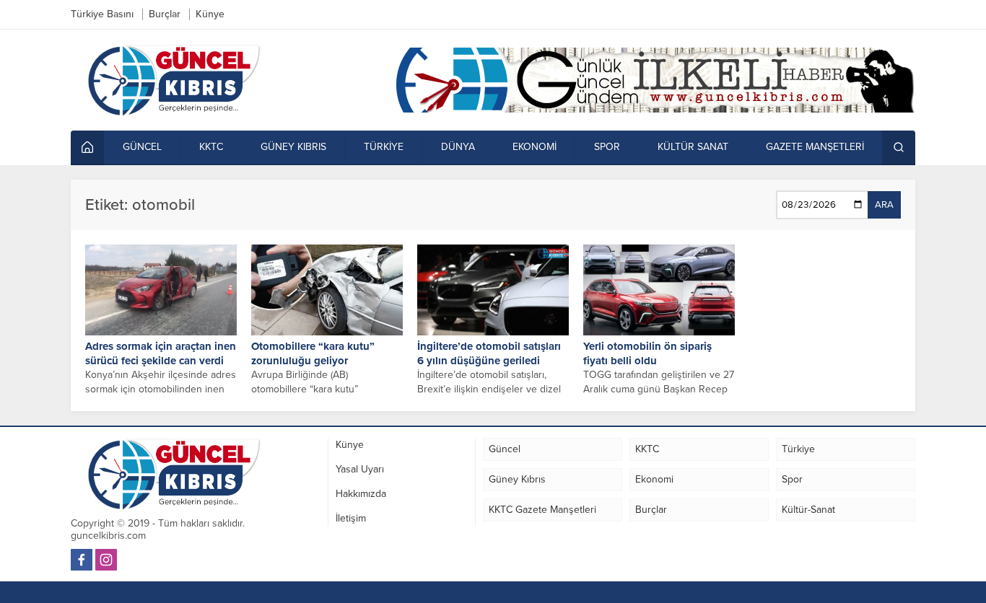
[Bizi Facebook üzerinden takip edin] (81, 560)
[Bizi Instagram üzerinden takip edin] (106, 560)
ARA (884, 205)
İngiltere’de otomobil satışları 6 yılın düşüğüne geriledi (489, 353)
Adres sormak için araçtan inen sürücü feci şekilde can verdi (160, 353)
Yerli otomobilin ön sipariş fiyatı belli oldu (647, 353)
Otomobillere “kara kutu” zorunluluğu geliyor (313, 353)
